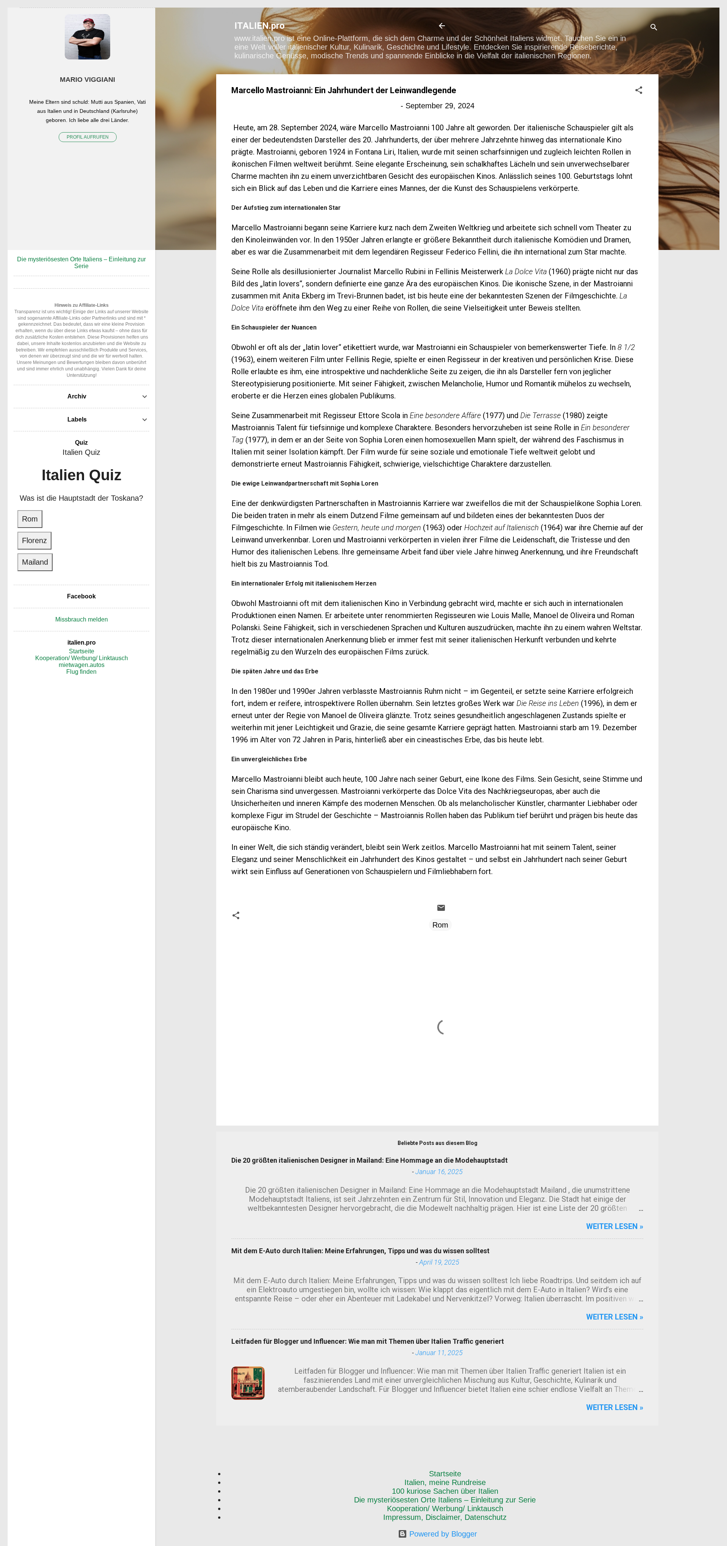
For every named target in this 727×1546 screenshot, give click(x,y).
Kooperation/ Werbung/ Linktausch (445, 1508)
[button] (638, 91)
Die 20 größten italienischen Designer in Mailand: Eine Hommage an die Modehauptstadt (369, 1160)
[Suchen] (653, 28)
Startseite (445, 1473)
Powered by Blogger (442, 1534)
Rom (440, 925)
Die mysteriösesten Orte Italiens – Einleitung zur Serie (445, 1500)
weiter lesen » (614, 1226)
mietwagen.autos (82, 665)
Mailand (35, 562)
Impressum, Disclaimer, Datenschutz (445, 1517)
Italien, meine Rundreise (445, 1482)
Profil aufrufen (88, 137)
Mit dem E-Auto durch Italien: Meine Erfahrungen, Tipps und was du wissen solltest (360, 1251)
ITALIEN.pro (259, 25)
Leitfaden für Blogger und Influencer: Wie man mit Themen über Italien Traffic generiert (367, 1341)
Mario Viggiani (87, 79)
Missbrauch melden (81, 619)
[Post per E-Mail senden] (441, 910)
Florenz (34, 540)
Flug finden (81, 671)
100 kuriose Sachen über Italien (445, 1491)
